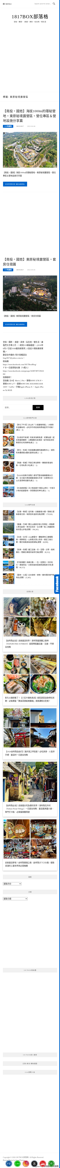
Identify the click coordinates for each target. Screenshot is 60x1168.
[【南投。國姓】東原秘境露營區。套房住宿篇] (30, 293)
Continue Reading (15, 184)
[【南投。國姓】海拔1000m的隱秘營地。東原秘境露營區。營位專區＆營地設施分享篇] (30, 149)
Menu (9, 4)
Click (57, 584)
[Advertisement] (30, 60)
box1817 (20, 126)
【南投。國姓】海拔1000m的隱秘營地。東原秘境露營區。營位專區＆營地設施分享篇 (29, 116)
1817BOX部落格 (30, 16)
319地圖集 (8, 126)
